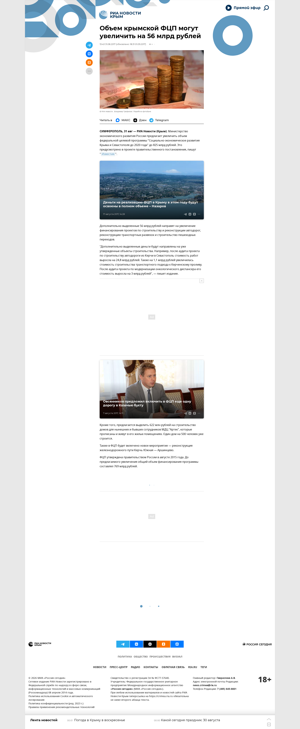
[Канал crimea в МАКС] (177, 644)
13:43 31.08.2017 (107, 44)
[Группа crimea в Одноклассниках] (163, 644)
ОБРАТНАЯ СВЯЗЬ (173, 668)
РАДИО (135, 668)
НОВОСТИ (99, 668)
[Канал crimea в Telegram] (123, 644)
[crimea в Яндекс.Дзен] (150, 644)
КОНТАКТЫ (151, 668)
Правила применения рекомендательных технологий (61, 707)
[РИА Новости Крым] (120, 14)
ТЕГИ (204, 668)
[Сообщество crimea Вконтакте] (136, 644)
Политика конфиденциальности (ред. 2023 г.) (55, 704)
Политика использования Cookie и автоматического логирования (60, 698)
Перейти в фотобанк (142, 111)
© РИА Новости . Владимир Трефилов (116, 111)
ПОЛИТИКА (125, 657)
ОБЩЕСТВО (141, 657)
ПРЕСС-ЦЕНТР (118, 668)
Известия (108, 154)
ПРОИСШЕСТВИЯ (159, 657)
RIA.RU (192, 668)
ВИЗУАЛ (177, 657)
